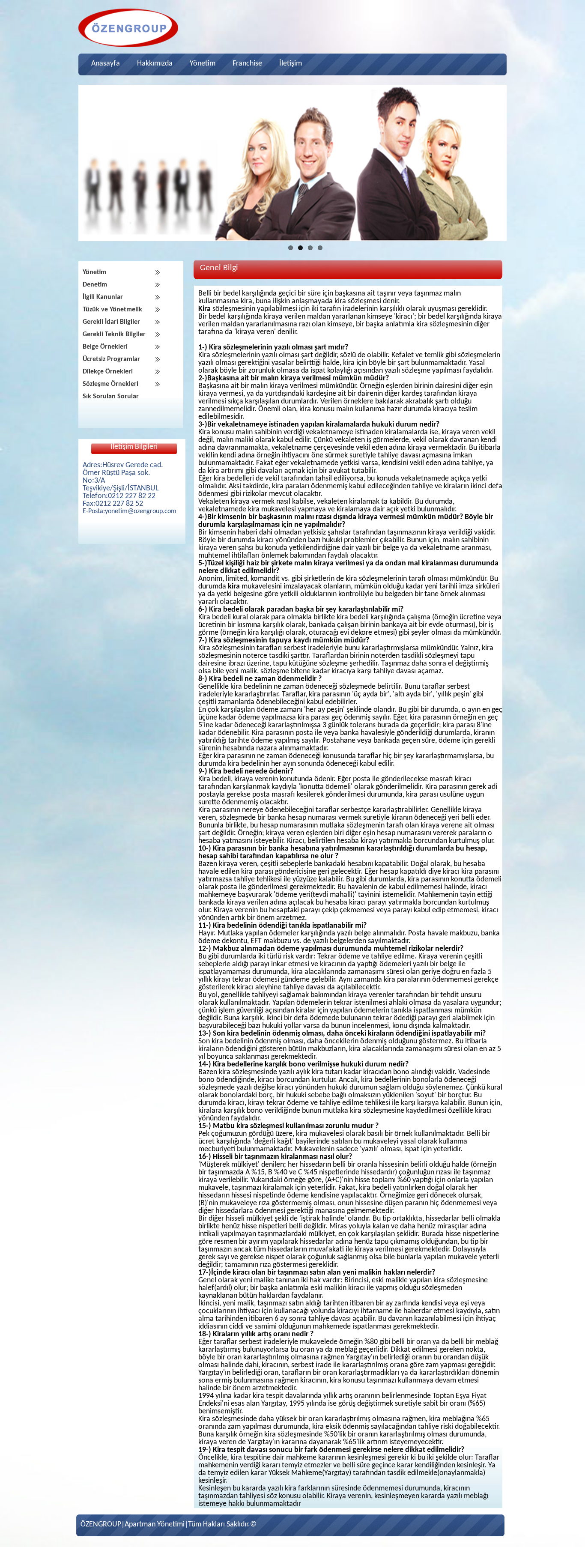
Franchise (247, 64)
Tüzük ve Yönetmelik (112, 309)
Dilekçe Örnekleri (108, 371)
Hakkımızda (155, 64)
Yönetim (202, 64)
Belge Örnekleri (105, 346)
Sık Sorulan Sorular (111, 396)
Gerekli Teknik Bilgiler (114, 334)
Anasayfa (105, 64)
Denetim (95, 284)
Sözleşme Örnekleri (110, 384)
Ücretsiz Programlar (111, 359)
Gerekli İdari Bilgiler (111, 322)
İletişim (290, 64)
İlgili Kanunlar (103, 297)
